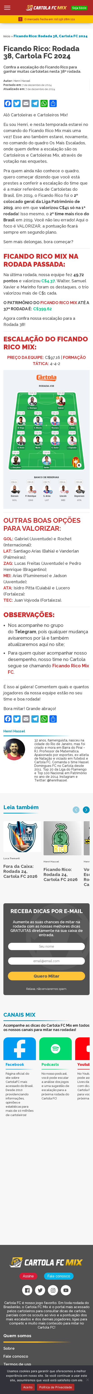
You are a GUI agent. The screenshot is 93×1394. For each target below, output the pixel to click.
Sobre (9, 1348)
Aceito (28, 1387)
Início (6, 36)
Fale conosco (58, 1276)
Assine (28, 1276)
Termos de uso (17, 1364)
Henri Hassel (22, 81)
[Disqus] (46, 1187)
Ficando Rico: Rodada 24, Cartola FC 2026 (61, 874)
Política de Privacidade (55, 1387)
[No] (87, 1379)
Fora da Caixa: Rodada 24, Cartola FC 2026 (20, 871)
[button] (76, 809)
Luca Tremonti (11, 858)
